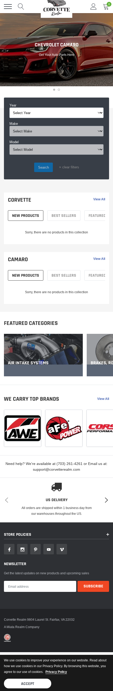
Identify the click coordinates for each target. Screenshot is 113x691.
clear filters (69, 167)
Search (43, 167)
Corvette (19, 200)
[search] (21, 6)
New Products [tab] (25, 215)
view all (99, 199)
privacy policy (56, 672)
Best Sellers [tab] (64, 215)
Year (12, 105)
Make (13, 123)
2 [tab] (59, 90)
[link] (43, 355)
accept (27, 684)
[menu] (8, 6)
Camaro (18, 259)
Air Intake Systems (28, 363)
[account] (93, 6)
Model (14, 142)
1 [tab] (54, 90)
